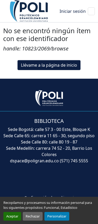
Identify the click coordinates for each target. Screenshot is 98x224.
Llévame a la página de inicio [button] (49, 65)
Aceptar (12, 216)
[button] (29, 11)
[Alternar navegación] (91, 11)
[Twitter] (36, 180)
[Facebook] (22, 180)
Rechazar (33, 216)
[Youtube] (50, 180)
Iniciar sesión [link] (73, 11)
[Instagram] (76, 180)
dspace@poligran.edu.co (34, 161)
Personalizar (56, 216)
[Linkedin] (64, 180)
